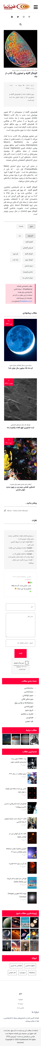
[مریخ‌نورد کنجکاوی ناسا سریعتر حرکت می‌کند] (25, 945)
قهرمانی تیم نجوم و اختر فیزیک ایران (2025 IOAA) (16, 880)
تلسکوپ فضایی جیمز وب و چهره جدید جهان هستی (20, 488)
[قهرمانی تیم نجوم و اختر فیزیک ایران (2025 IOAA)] (32, 883)
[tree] (20, 704)
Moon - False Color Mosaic (17, 511)
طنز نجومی (29, 721)
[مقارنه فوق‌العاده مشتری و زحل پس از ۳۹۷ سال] (6, 739)
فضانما (20, 999)
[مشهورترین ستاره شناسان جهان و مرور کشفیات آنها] (34, 739)
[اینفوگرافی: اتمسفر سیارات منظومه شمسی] (34, 945)
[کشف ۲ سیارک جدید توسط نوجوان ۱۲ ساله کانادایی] (32, 823)
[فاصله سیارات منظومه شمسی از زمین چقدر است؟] (25, 934)
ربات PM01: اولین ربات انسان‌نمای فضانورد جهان (18, 760)
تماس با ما (20, 1008)
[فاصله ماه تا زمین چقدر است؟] (34, 922)
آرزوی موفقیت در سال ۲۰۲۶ (17, 774)
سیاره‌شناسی (28, 692)
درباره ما (20, 1004)
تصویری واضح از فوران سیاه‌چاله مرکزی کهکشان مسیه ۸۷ (16, 850)
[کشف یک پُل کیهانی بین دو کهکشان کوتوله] (32, 838)
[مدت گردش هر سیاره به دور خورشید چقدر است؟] (34, 934)
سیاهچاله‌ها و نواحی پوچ (24, 703)
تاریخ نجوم (29, 710)
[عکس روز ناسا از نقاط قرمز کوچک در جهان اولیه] (32, 793)
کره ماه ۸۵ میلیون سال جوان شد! (20, 368)
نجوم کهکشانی (28, 695)
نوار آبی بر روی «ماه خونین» (17, 863)
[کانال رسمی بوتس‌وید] (12, 17)
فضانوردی (29, 717)
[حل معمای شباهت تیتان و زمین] (6, 922)
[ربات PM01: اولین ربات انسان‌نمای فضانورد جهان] (32, 763)
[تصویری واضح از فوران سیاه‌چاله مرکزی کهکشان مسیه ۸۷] (32, 853)
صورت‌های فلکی (27, 699)
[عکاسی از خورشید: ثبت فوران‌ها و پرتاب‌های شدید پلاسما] (16, 934)
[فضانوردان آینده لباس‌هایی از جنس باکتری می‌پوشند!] (32, 808)
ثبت (20, 653)
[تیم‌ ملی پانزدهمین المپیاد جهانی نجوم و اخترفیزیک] (25, 922)
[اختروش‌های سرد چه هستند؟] (16, 922)
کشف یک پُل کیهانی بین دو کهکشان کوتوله (17, 835)
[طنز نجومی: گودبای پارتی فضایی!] (16, 945)
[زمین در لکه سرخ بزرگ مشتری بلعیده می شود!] (16, 739)
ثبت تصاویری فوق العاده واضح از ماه (20, 427)
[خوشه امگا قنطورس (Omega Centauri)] (32, 898)
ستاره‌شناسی (28, 688)
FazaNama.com (26, 301)
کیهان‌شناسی (28, 706)
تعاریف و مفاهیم (27, 714)
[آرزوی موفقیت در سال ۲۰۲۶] (32, 778)
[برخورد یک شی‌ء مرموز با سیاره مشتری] (25, 739)
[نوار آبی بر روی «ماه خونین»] (32, 868)
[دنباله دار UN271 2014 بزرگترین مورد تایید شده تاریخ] (6, 934)
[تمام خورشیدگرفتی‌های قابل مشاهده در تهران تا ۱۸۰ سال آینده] (6, 945)
